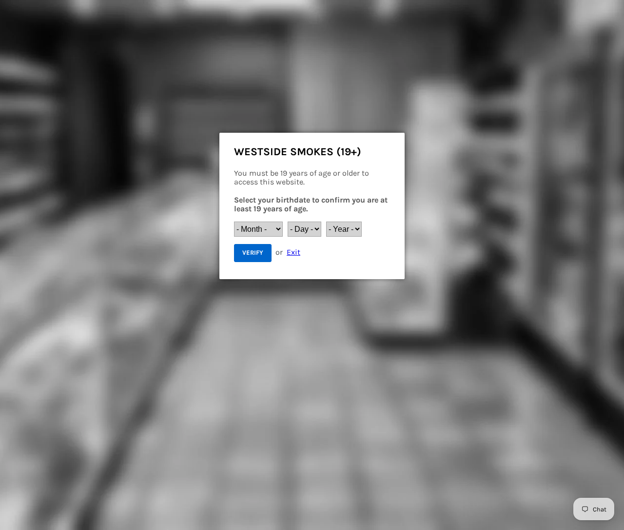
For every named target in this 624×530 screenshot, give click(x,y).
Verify (252, 252)
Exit (293, 252)
